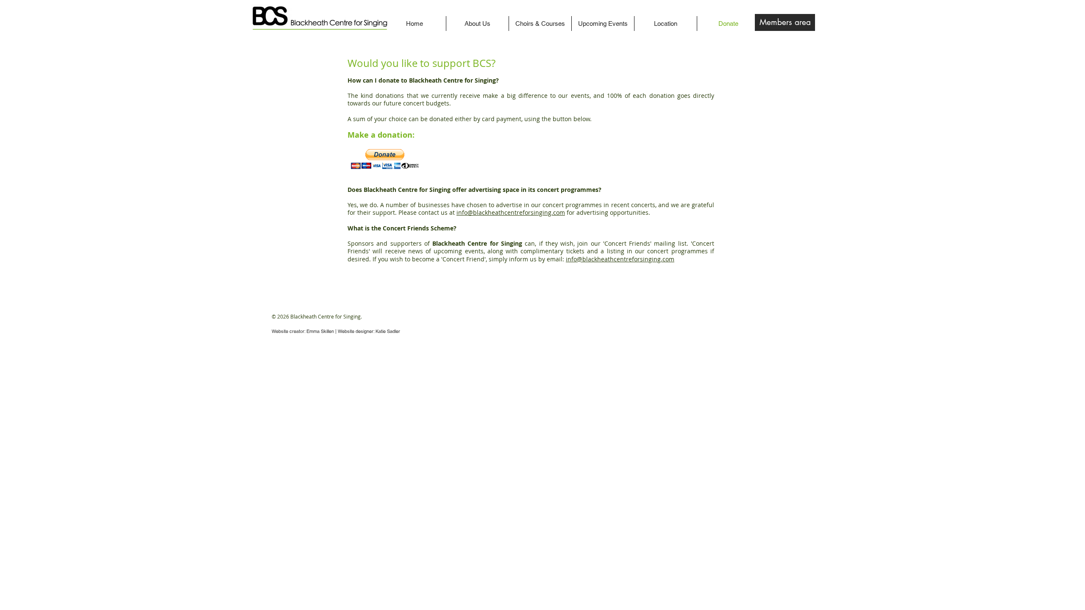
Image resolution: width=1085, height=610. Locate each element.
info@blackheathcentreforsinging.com (510, 212)
